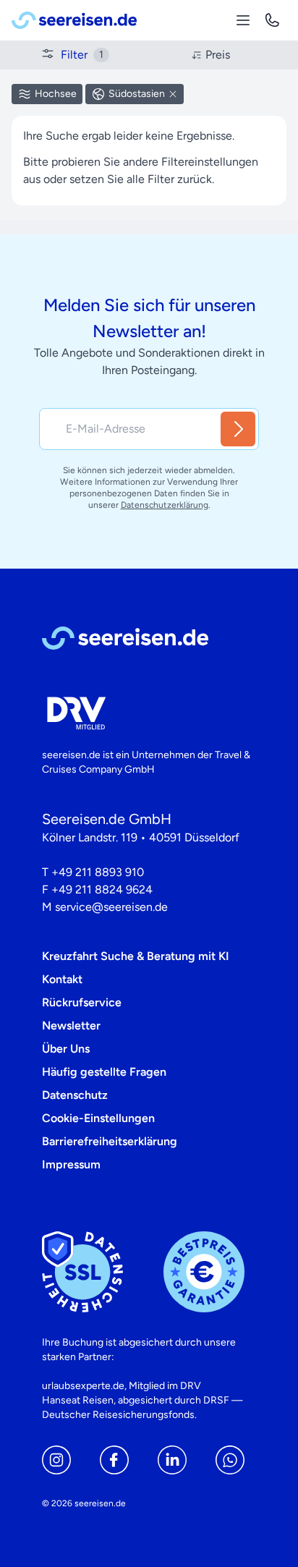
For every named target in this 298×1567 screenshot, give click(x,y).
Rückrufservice (82, 1002)
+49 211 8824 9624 (102, 889)
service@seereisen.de (111, 907)
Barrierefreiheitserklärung (109, 1141)
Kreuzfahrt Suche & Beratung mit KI (135, 956)
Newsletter (71, 1025)
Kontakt (62, 979)
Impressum (71, 1164)
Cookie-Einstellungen (98, 1118)
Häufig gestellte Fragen (104, 1072)
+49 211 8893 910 (97, 872)
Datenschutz (75, 1095)
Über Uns (66, 1049)
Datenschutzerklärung (164, 505)
